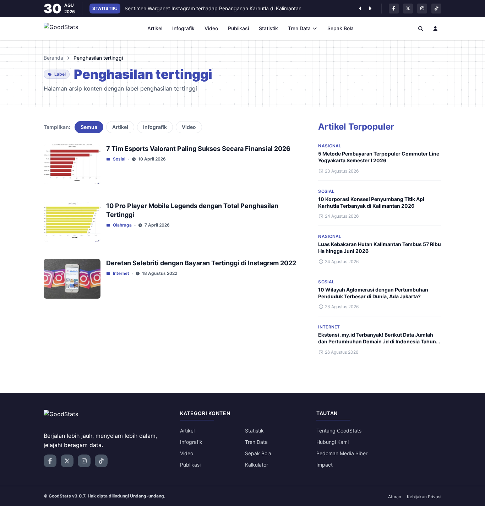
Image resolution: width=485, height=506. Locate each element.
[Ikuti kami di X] (408, 8)
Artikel (154, 28)
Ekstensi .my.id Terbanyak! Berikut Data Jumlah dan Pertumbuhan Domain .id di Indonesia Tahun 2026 (377, 342)
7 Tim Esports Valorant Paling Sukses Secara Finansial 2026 (198, 148)
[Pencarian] (421, 28)
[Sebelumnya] (360, 8)
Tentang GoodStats (338, 431)
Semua (89, 127)
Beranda (53, 58)
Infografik (183, 28)
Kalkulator (256, 465)
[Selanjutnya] (370, 8)
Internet (121, 273)
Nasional (329, 145)
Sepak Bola (340, 28)
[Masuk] (436, 28)
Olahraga (122, 225)
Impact (324, 465)
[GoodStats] (65, 28)
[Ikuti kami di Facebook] (394, 8)
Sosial (119, 159)
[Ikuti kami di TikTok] (436, 8)
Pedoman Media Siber (341, 453)
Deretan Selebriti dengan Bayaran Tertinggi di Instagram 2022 (201, 263)
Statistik (268, 28)
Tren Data (299, 28)
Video (211, 28)
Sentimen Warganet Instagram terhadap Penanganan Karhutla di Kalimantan (213, 8)
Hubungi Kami (332, 442)
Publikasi (238, 28)
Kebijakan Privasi (424, 496)
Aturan (394, 496)
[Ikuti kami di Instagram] (422, 8)
